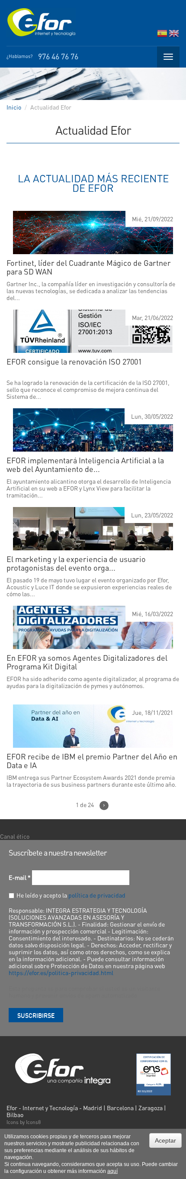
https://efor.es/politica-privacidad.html (61, 972)
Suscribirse (36, 1015)
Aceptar (165, 1140)
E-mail (20, 877)
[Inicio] (41, 22)
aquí (112, 1171)
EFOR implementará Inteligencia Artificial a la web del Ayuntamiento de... (85, 464)
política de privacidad (96, 895)
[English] (174, 35)
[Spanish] (162, 35)
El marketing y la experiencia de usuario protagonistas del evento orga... (76, 563)
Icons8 (33, 1122)
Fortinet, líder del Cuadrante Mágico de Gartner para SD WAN (88, 267)
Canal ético (14, 836)
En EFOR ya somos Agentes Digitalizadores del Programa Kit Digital (86, 662)
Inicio (13, 107)
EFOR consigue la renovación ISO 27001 (74, 361)
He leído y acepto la (70, 895)
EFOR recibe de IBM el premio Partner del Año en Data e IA (91, 760)
